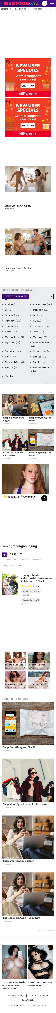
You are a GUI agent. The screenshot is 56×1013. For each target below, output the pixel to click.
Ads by (46, 392)
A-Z (16, 559)
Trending (36, 559)
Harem (12, 326)
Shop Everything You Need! (40, 419)
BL (8, 309)
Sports (11, 367)
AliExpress (7, 423)
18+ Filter (20, 9)
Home (5, 290)
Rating (24, 559)
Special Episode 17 (31, 591)
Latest (7, 559)
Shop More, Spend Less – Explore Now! (25, 804)
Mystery (12, 342)
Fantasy (13, 320)
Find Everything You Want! (40, 454)
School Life (42, 351)
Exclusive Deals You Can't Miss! (14, 454)
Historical (41, 326)
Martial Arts (14, 337)
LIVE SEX (37, 9)
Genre (4, 9)
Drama (12, 315)
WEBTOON (20, 1005)
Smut (39, 362)
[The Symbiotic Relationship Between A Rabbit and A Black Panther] (10, 584)
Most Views (10, 565)
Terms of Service (38, 995)
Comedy (41, 309)
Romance (14, 351)
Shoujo (39, 356)
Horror (11, 331)
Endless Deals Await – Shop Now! (22, 917)
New (21, 565)
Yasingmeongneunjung (22, 290)
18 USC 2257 (28, 999)
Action (12, 304)
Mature (40, 337)
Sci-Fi (10, 356)
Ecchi (38, 315)
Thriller (11, 376)
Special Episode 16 (31, 600)
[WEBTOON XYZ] (21, 3)
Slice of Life (14, 362)
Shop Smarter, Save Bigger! (14, 419)
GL (37, 320)
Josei (38, 331)
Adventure (42, 304)
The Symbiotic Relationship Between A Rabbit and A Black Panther (36, 580)
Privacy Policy (15, 995)
